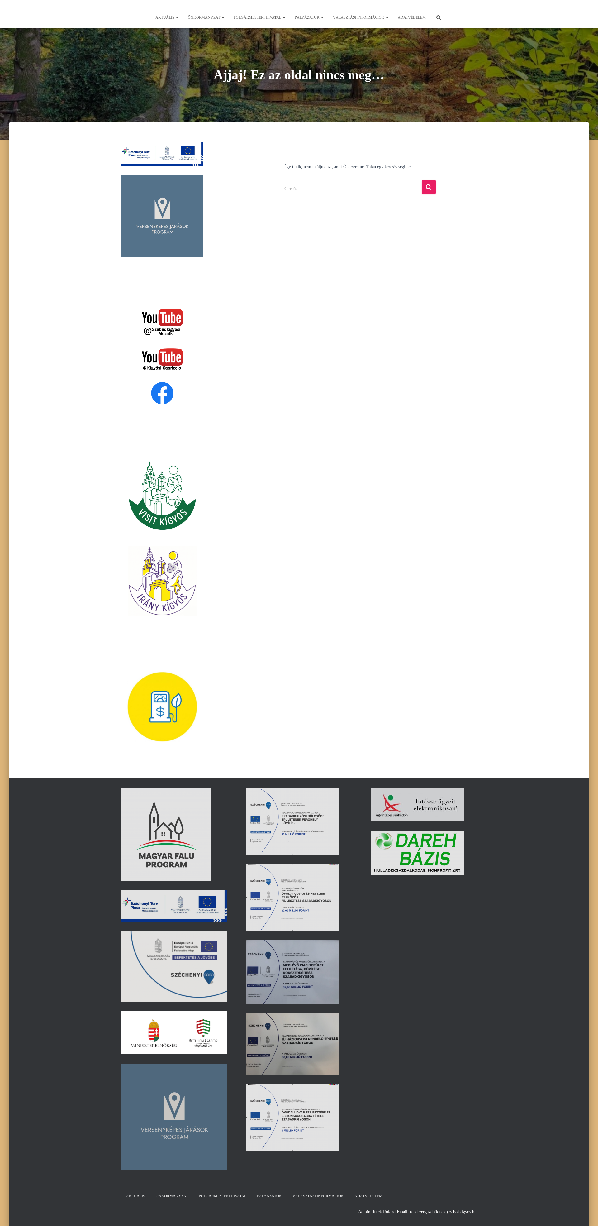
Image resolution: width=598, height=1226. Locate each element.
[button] (176, 17)
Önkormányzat (204, 17)
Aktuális (165, 17)
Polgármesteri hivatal (258, 17)
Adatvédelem (412, 17)
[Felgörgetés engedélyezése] (586, 1213)
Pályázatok (307, 17)
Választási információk (359, 17)
